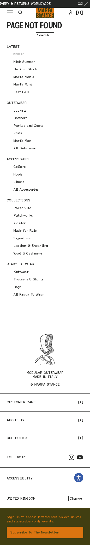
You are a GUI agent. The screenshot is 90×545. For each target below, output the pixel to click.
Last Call (21, 92)
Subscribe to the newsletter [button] (34, 532)
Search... (45, 35)
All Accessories (26, 190)
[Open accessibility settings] (79, 477)
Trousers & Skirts (28, 279)
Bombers (20, 118)
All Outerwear (25, 148)
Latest (13, 46)
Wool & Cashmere (27, 253)
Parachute (22, 208)
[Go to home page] (45, 13)
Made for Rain (25, 231)
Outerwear (17, 103)
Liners (18, 182)
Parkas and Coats (28, 126)
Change (76, 499)
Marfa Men (22, 141)
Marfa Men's (23, 77)
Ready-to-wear (20, 264)
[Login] (70, 13)
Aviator (19, 223)
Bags (17, 287)
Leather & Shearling (30, 246)
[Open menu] (10, 13)
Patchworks (23, 215)
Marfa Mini (22, 84)
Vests (17, 133)
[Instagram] (71, 457)
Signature (21, 238)
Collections (18, 200)
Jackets (19, 111)
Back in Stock (25, 69)
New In (18, 54)
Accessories (18, 159)
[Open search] (20, 13)
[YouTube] (80, 457)
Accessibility (20, 478)
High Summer (24, 62)
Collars (19, 167)
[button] (86, 4)
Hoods (18, 174)
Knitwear (21, 272)
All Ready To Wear (28, 294)
